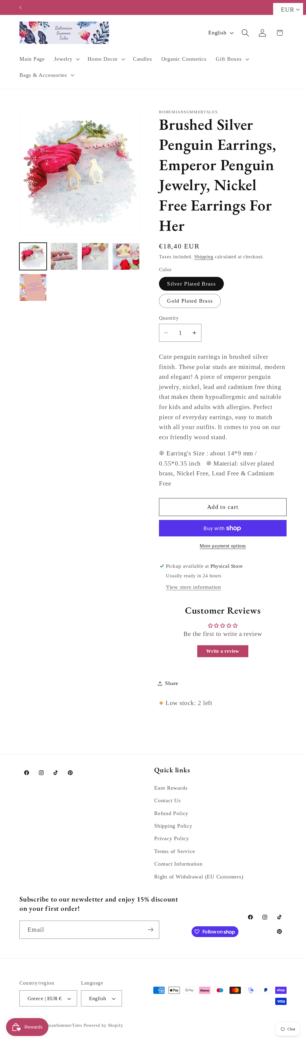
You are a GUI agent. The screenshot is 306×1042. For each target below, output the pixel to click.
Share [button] (171, 683)
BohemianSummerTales (59, 1025)
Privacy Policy (171, 838)
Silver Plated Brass (191, 284)
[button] (66, 59)
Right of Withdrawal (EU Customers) (199, 877)
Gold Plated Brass (190, 301)
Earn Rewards (170, 788)
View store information (193, 587)
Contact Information (178, 864)
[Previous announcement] (20, 7)
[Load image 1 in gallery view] (33, 256)
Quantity (169, 318)
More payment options (223, 545)
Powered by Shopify (103, 1025)
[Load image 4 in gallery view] (126, 256)
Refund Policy (171, 813)
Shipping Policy (173, 826)
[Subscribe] (150, 930)
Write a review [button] (222, 651)
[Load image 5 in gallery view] (33, 287)
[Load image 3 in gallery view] (95, 256)
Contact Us (167, 800)
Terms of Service (174, 851)
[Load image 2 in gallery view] (64, 256)
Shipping (203, 256)
